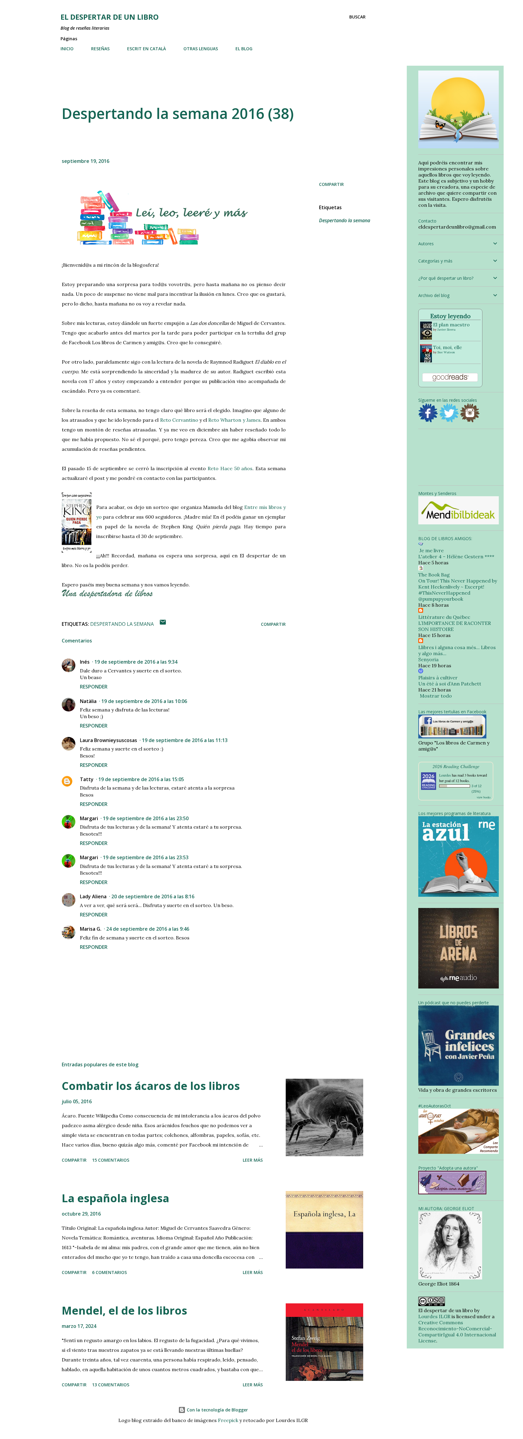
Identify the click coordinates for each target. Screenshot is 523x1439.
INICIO (67, 48)
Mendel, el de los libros (124, 1310)
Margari (89, 818)
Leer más (253, 1160)
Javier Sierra (446, 330)
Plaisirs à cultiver (438, 678)
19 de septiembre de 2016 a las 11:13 (185, 740)
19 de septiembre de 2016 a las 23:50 (146, 818)
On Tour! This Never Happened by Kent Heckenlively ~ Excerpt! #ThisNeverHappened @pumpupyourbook (457, 590)
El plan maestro (451, 325)
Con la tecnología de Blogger (217, 1410)
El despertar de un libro (110, 17)
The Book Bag (434, 575)
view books (484, 797)
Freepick (228, 1420)
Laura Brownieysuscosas (108, 740)
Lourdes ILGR (434, 1316)
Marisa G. (90, 929)
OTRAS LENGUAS (200, 48)
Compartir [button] (331, 184)
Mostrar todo (436, 696)
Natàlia (88, 701)
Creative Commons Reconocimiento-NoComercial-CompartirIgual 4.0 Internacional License (457, 1331)
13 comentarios (110, 1385)
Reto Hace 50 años (230, 468)
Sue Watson (446, 352)
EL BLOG (243, 48)
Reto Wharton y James (234, 420)
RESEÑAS (100, 48)
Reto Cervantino (179, 420)
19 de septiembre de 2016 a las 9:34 (135, 661)
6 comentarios (109, 1272)
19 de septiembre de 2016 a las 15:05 (141, 779)
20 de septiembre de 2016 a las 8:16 (152, 896)
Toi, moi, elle (447, 347)
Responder (93, 686)
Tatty (87, 779)
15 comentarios (110, 1160)
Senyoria (428, 659)
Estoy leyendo (450, 316)
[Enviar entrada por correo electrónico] (162, 624)
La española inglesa (115, 1198)
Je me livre (431, 550)
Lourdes (445, 775)
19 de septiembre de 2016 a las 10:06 (144, 701)
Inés (85, 661)
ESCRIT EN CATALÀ (146, 48)
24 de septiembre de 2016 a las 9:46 (147, 929)
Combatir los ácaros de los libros (151, 1085)
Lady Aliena (93, 896)
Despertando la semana (344, 220)
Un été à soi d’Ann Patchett (449, 684)
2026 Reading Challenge (456, 766)
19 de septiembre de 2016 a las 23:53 (146, 857)
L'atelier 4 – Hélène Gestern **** (456, 556)
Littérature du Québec (444, 617)
